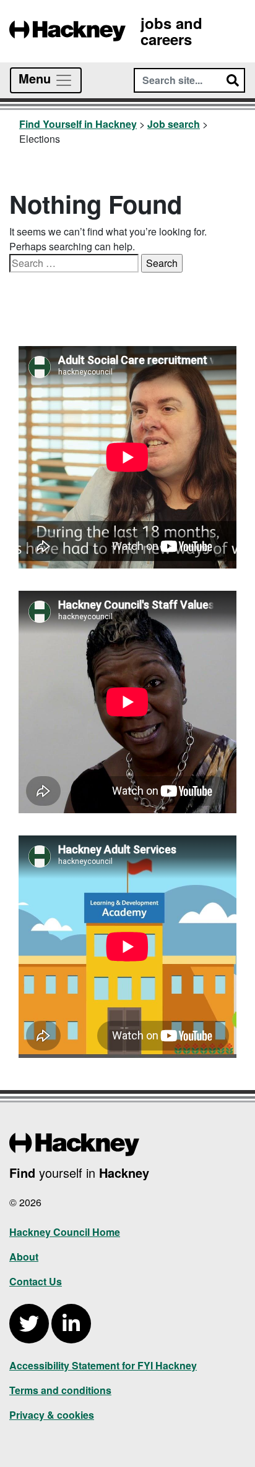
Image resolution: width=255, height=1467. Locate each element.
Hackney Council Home (64, 1232)
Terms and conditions (60, 1390)
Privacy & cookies (51, 1415)
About (23, 1256)
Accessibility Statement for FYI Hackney (103, 1365)
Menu (36, 78)
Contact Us (35, 1281)
